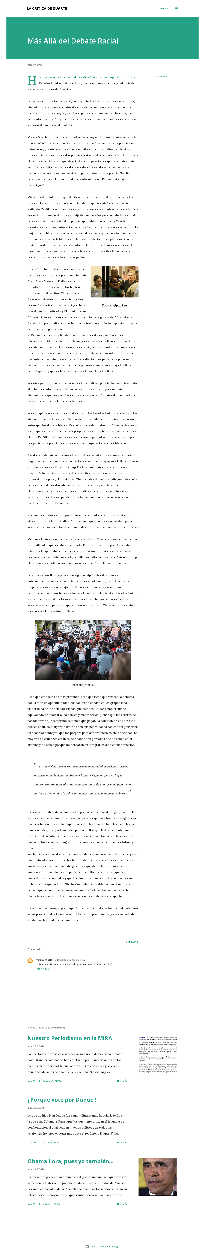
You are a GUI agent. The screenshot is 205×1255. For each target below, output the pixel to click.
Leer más (122, 1080)
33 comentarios (52, 1080)
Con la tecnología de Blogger (104, 1246)
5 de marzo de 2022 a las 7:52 (70, 959)
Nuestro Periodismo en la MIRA (69, 1038)
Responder (43, 968)
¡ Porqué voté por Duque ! (61, 1099)
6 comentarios (51, 1203)
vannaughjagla (44, 959)
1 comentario (51, 1142)
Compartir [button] (161, 76)
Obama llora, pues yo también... (70, 1161)
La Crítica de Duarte (47, 8)
